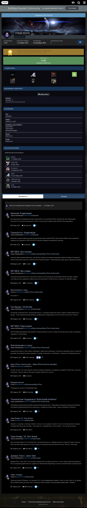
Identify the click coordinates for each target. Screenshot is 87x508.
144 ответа (28, 430)
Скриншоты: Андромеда (23, 232)
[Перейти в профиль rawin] (8, 186)
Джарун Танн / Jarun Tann (23, 455)
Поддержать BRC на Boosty (43, 15)
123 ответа (28, 319)
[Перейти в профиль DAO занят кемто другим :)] (12, 81)
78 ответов (27, 225)
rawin (12, 185)
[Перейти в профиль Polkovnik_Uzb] (8, 180)
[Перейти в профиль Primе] (53, 74)
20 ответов (28, 468)
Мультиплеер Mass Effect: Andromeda (45, 254)
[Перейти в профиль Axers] (12, 74)
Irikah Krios (12, 205)
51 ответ (28, 264)
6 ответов (26, 244)
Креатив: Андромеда (21, 213)
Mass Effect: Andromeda (34, 292)
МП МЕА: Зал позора (21, 251)
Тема (23, 502)
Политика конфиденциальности (39, 502)
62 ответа (28, 376)
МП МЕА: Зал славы (21, 271)
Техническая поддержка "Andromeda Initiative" (34, 399)
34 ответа (28, 338)
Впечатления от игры (19, 290)
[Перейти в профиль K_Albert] (74, 74)
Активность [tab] (23, 196)
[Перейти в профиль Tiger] (33, 81)
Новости (29, 366)
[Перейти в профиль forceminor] (8, 169)
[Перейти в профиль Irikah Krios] (7, 205)
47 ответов (28, 283)
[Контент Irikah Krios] (80, 42)
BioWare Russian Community (24, 8)
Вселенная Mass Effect (34, 384)
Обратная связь (58, 502)
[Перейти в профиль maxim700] (8, 163)
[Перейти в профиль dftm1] (33, 74)
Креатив (35, 215)
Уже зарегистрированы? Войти (52, 8)
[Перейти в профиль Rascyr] (8, 158)
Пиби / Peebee (16, 475)
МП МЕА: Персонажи (21, 326)
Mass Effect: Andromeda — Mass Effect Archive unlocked (34, 364)
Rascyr (13, 157)
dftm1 (13, 174)
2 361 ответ (28, 411)
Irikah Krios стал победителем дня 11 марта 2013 (34, 51)
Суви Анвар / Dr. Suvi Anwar (22, 418)
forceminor (14, 168)
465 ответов (29, 392)
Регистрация (72, 8)
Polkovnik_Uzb (15, 179)
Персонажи (36, 309)
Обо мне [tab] (64, 196)
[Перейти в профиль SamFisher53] (53, 81)
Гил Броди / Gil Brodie (21, 307)
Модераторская (17, 382)
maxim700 (14, 162)
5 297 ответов (29, 300)
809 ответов (28, 486)
